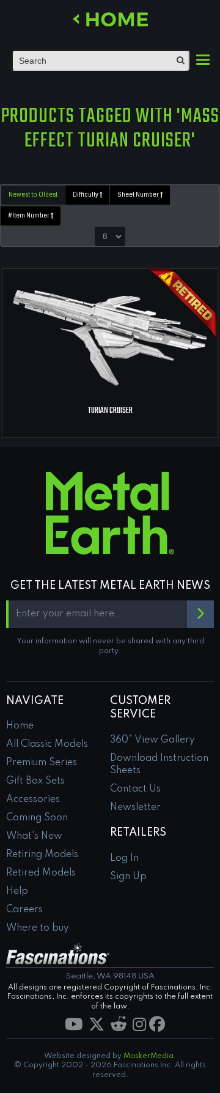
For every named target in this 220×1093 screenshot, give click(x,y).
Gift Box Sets (35, 781)
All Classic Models (47, 744)
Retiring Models (42, 855)
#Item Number (29, 215)
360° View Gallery (152, 740)
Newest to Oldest (33, 195)
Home (20, 726)
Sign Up (128, 877)
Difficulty (86, 195)
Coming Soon (37, 818)
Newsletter (135, 807)
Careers (24, 910)
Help (17, 891)
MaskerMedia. (149, 1056)
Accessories (33, 799)
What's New (34, 836)
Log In (124, 858)
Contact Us (135, 789)
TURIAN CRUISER (110, 411)
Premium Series (41, 763)
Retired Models (41, 873)
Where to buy (37, 928)
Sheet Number (138, 195)
